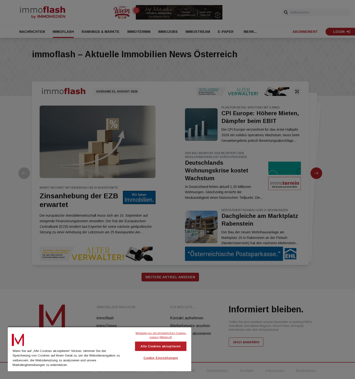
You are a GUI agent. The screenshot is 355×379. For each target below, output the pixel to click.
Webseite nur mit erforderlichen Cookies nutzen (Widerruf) (160, 335)
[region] (99, 348)
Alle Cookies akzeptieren (161, 346)
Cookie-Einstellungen (160, 358)
